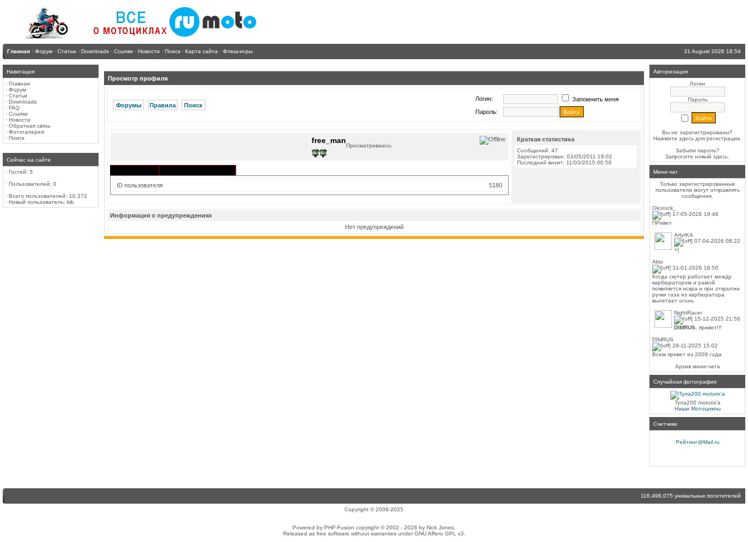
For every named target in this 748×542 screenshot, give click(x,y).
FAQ (14, 108)
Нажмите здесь (673, 138)
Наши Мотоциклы (698, 409)
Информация (134, 171)
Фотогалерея (26, 132)
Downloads (23, 102)
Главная (19, 84)
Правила (162, 105)
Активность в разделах (197, 170)
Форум (17, 90)
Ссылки (18, 114)
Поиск (16, 138)
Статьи (18, 96)
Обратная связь (29, 126)
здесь (720, 156)
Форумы (128, 105)
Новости (20, 120)
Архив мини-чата (697, 366)
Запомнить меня (595, 99)
